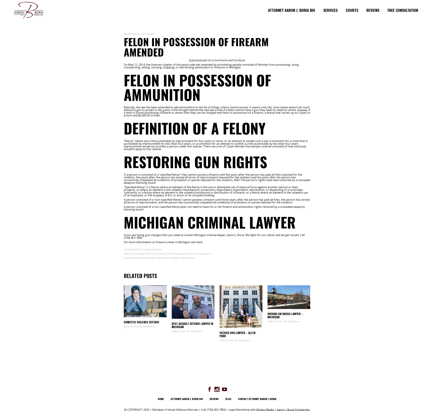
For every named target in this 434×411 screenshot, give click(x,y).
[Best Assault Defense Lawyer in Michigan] (193, 302)
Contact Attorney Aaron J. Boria (257, 399)
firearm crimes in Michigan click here (179, 242)
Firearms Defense (152, 249)
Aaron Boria (134, 33)
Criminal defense (133, 249)
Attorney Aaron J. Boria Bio (187, 399)
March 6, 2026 (275, 321)
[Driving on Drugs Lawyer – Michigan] (289, 297)
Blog (228, 399)
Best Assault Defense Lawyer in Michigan (192, 325)
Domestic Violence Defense (141, 322)
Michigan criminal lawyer (182, 257)
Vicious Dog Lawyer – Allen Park (237, 334)
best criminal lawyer (135, 253)
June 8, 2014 (148, 33)
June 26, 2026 (131, 326)
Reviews (214, 399)
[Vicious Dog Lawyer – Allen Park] (241, 306)
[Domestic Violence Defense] (145, 301)
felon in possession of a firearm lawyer (166, 253)
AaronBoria (149, 326)
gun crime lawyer (160, 257)
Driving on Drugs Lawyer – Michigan (285, 315)
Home (161, 399)
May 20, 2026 (226, 340)
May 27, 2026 (179, 331)
